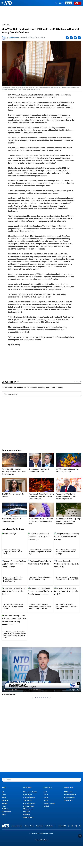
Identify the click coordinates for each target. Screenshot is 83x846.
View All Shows (27, 817)
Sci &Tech (5, 809)
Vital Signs (26, 814)
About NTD (68, 788)
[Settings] (78, 690)
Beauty (46, 797)
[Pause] (5, 690)
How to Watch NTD (70, 795)
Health (4, 806)
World (4, 797)
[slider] (41, 687)
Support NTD (68, 800)
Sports (4, 814)
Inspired (46, 806)
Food (45, 792)
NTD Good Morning (29, 803)
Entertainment (6, 812)
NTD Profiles (68, 792)
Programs (27, 788)
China (4, 795)
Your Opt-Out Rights (41, 840)
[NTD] (5, 825)
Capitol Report (27, 795)
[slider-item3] (39, 697)
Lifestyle (48, 788)
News (4, 788)
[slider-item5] (43, 697)
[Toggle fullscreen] (74, 690)
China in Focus (27, 800)
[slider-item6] (45, 697)
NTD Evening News (29, 797)
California (6, 25)
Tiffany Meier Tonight (30, 792)
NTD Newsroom (14, 37)
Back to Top (80, 836)
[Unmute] (78, 683)
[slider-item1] (35, 697)
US (3, 792)
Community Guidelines (53, 387)
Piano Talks (26, 812)
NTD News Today (28, 806)
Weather (4, 803)
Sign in (68, 3)
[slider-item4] (41, 697)
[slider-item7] (47, 697)
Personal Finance (49, 803)
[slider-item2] (37, 697)
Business (5, 800)
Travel (46, 795)
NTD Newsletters (69, 797)
